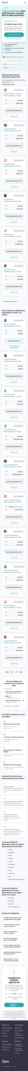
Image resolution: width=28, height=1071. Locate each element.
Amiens (10, 849)
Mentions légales (6, 1066)
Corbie (10, 861)
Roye (10, 870)
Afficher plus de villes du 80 (16, 879)
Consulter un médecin (13, 1005)
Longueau (11, 873)
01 (11, 672)
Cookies (17, 1053)
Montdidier (11, 864)
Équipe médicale (19, 1030)
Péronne (10, 858)
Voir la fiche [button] (14, 116)
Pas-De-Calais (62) (13, 907)
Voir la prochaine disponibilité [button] (14, 346)
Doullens (11, 867)
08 (17, 672)
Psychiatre (5, 1036)
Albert (10, 855)
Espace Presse (5, 1049)
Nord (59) (11, 901)
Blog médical (18, 1028)
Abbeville (11, 852)
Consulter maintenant (14, 34)
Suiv (20, 672)
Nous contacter (6, 1047)
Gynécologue (5, 1030)
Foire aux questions (7, 1044)
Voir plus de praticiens (10, 301)
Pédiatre (4, 1033)
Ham (9, 876)
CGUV (14, 1066)
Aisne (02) (11, 898)
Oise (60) (11, 904)
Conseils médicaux (19, 1037)
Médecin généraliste (7, 1028)
